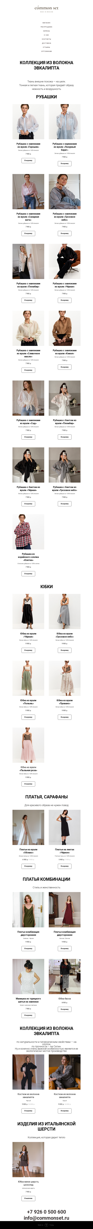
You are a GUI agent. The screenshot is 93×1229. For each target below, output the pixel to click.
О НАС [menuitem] (46, 35)
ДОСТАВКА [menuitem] (46, 43)
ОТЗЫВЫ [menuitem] (46, 47)
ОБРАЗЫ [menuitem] (46, 31)
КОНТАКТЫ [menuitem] (46, 39)
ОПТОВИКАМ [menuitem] (46, 51)
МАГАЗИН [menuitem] (46, 23)
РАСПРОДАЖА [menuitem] (46, 27)
